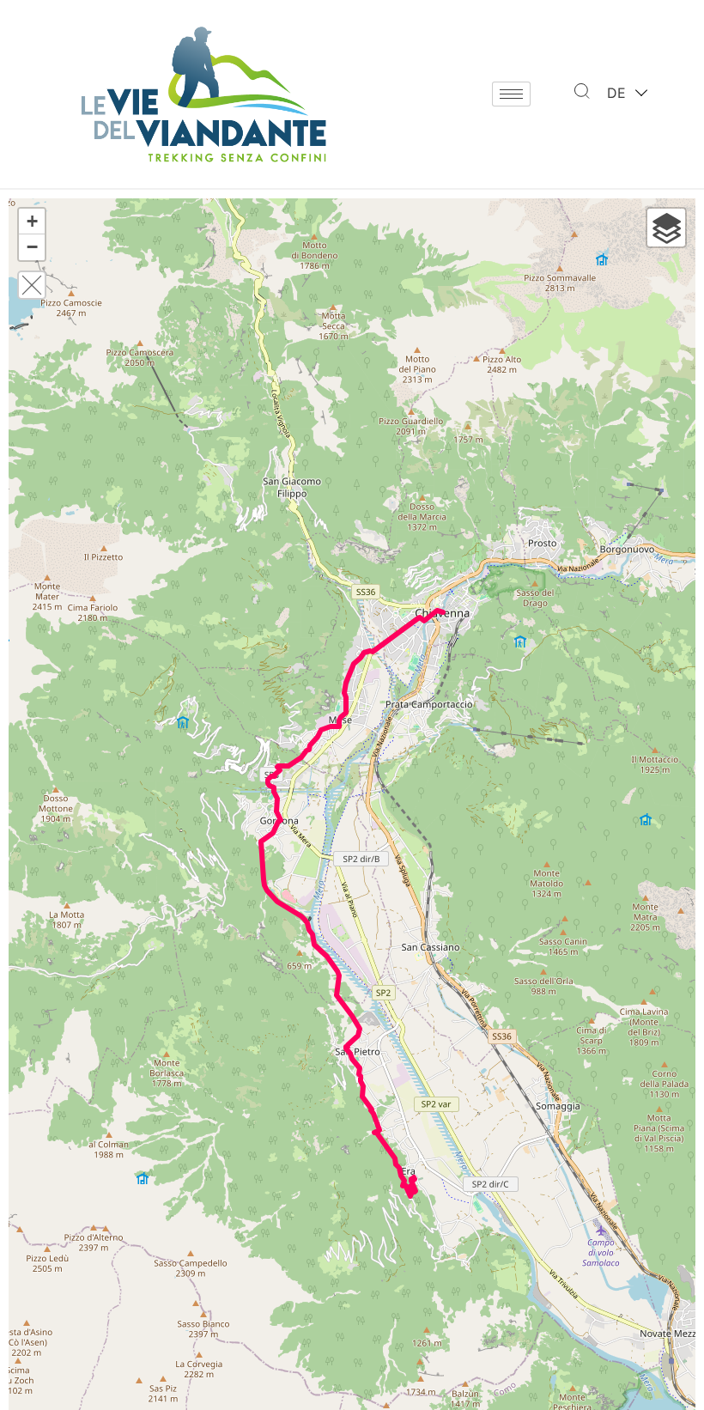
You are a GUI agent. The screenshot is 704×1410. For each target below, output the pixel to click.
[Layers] (666, 227)
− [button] (32, 247)
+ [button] (32, 221)
